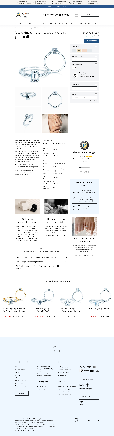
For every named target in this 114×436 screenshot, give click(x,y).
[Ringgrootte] (96, 84)
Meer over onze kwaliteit (55, 235)
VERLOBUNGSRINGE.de (45, 387)
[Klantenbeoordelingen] (84, 145)
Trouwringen (78, 23)
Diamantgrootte (77, 56)
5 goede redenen (20, 369)
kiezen (75, 60)
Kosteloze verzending (64, 369)
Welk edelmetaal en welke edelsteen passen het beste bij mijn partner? (39, 267)
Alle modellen (20, 23)
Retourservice (22, 393)
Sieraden (88, 23)
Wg (74, 50)
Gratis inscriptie (63, 375)
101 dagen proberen (64, 372)
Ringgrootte (75, 84)
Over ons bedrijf (20, 383)
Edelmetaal (43, 23)
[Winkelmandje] (76, 15)
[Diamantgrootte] (96, 56)
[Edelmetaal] (96, 46)
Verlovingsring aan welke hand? (67, 386)
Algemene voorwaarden (22, 378)
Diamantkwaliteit (77, 64)
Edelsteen (53, 23)
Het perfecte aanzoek (64, 394)
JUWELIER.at (41, 389)
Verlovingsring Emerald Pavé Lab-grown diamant (13, 310)
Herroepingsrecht (20, 380)
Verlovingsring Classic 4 (100, 309)
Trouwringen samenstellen (84, 255)
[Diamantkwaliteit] (96, 64)
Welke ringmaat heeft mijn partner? (29, 262)
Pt (89, 50)
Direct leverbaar (65, 23)
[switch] (25, 17)
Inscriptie (74, 94)
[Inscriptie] (96, 94)
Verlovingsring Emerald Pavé (42, 310)
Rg (84, 50)
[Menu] (29, 13)
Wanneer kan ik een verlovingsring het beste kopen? (36, 257)
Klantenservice (19, 367)
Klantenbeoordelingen (84, 152)
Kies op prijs (32, 23)
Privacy (17, 375)
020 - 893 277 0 (93, 420)
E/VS (74, 68)
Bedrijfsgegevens (20, 386)
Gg (79, 50)
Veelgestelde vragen (93, 3)
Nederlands (92, 1)
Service (96, 23)
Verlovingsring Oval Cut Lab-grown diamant (71, 310)
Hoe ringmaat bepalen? (65, 389)
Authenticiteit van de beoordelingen (84, 172)
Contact (17, 372)
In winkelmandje (92, 40)
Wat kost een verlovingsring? (67, 391)
